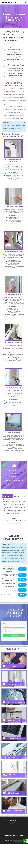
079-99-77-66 (17, 77)
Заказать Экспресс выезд (14, 484)
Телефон (5, 629)
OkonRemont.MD (8, 2)
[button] (3, 520)
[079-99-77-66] (25, 841)
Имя (4, 623)
